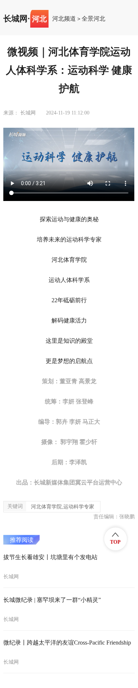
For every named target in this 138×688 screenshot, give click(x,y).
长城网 (15, 19)
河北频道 (64, 19)
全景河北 (93, 19)
